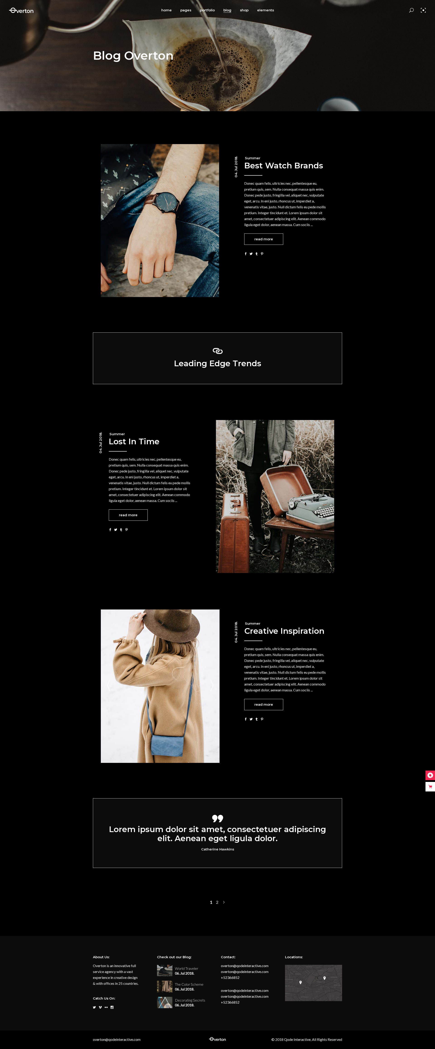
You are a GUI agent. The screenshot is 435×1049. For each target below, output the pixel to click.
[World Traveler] (164, 970)
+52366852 (230, 977)
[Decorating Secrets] (164, 1002)
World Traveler (186, 968)
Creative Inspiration (284, 631)
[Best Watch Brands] (160, 220)
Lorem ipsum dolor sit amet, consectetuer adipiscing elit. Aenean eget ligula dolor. (217, 833)
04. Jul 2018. (236, 166)
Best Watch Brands (283, 165)
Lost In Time (134, 441)
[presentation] (108, 686)
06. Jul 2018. (184, 973)
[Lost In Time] (275, 496)
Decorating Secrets (190, 1000)
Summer (252, 158)
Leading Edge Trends (217, 363)
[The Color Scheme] (164, 986)
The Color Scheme (189, 984)
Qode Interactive (297, 1039)
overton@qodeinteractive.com (244, 965)
